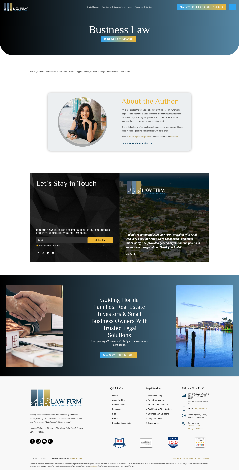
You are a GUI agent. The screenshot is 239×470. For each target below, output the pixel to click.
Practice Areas (118, 404)
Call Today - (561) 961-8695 (118, 355)
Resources (139, 7)
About (130, 7)
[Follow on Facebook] (38, 253)
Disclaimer (177, 458)
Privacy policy (187, 458)
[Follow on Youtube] (53, 253)
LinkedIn (174, 136)
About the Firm (118, 400)
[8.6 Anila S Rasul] (119, 448)
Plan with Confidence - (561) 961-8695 (201, 7)
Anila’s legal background (139, 136)
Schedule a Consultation (118, 39)
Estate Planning (93, 7)
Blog (114, 414)
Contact (149, 7)
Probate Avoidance (156, 400)
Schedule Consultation (122, 423)
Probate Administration (158, 404)
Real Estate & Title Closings (160, 409)
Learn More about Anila (135, 143)
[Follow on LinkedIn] (48, 253)
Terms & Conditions (201, 458)
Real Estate (107, 7)
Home (115, 395)
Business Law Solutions (158, 414)
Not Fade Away (76, 458)
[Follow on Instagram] (43, 253)
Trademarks (153, 423)
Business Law (119, 7)
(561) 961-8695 (200, 408)
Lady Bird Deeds (155, 418)
